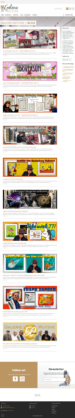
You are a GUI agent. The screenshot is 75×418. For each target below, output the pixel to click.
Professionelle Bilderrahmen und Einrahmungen (19, 147)
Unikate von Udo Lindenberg (13, 179)
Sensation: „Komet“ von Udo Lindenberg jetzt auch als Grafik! (24, 275)
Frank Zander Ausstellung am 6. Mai (15, 312)
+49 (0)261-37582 (69, 15)
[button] (2, 415)
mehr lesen (5, 55)
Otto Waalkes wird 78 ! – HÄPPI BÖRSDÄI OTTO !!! (19, 51)
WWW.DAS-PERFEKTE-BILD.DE (59, 2)
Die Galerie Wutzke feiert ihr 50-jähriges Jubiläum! (20, 344)
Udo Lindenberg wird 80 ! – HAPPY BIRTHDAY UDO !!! (20, 83)
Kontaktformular (10, 410)
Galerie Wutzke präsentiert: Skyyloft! (15, 211)
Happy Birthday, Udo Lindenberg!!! (14, 243)
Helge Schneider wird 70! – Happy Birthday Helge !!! (20, 115)
